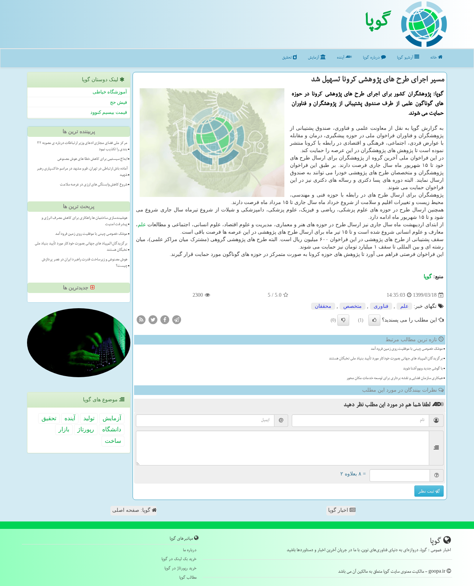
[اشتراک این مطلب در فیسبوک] (165, 319)
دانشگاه (111, 429)
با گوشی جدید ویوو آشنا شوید (423, 369)
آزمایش (314, 58)
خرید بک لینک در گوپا (179, 559)
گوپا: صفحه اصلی (132, 510)
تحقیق (287, 58)
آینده (341, 58)
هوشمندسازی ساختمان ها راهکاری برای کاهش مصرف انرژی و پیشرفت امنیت (84, 221)
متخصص (352, 306)
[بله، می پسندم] (374, 320)
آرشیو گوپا (405, 58)
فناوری (381, 306)
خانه (434, 58)
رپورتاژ (85, 429)
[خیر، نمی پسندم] (343, 320)
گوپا (378, 23)
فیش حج (118, 102)
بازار (64, 429)
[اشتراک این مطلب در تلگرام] (176, 319)
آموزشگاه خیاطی (110, 92)
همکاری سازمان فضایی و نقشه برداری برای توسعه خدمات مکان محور (395, 378)
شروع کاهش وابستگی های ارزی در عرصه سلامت (93, 185)
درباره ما (190, 550)
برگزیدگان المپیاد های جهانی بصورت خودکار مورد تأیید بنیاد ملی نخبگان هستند (386, 359)
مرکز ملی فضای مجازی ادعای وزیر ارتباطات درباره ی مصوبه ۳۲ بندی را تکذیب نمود (82, 146)
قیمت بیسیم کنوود (108, 112)
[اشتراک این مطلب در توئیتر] (153, 319)
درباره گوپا (372, 58)
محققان (323, 306)
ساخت (113, 441)
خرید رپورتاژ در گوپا (180, 568)
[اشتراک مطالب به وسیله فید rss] (141, 319)
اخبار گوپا (339, 510)
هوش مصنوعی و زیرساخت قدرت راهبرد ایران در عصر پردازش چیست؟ (84, 263)
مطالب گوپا (188, 578)
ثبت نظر (426, 491)
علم (142, 224)
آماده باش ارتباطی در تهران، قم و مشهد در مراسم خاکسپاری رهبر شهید (82, 172)
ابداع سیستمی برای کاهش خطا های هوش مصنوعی (92, 159)
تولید (88, 418)
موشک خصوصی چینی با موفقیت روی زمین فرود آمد (407, 349)
